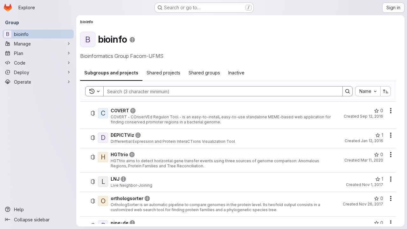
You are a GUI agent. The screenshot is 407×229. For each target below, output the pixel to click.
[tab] (111, 73)
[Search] (347, 91)
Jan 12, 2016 (372, 140)
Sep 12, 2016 (371, 116)
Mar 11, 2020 (372, 160)
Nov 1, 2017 (372, 184)
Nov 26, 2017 (371, 204)
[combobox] (367, 91)
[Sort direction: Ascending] (386, 91)
